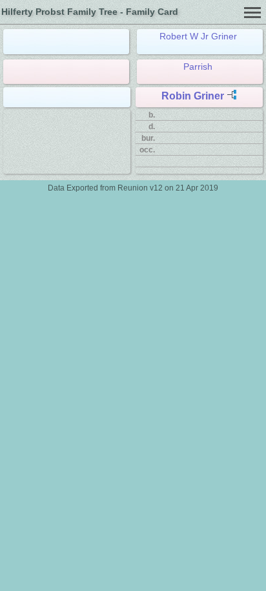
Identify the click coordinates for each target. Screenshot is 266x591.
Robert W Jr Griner (198, 36)
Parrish (197, 66)
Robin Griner (192, 95)
